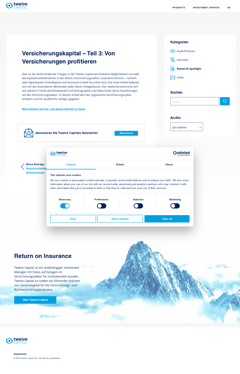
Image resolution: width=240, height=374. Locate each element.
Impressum (20, 353)
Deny (73, 218)
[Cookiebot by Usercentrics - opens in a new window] (175, 153)
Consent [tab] (71, 164)
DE (229, 8)
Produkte (178, 8)
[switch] (101, 205)
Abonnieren (126, 133)
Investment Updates (206, 8)
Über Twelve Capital (35, 300)
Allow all (167, 218)
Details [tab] (120, 164)
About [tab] (169, 164)
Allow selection (120, 218)
